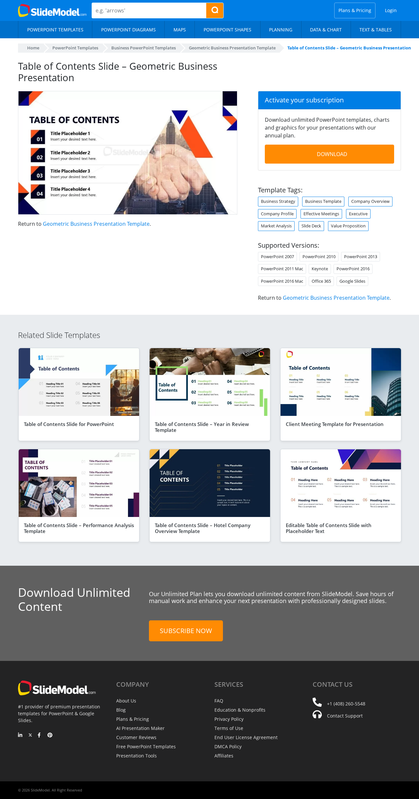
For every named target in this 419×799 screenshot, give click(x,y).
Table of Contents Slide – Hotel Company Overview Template (202, 528)
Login (391, 10)
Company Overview (370, 201)
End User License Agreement (246, 737)
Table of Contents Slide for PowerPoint (69, 424)
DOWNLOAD (332, 154)
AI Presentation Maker (140, 728)
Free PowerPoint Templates (146, 746)
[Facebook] (40, 735)
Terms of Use (228, 728)
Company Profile (277, 214)
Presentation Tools (136, 756)
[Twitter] (30, 735)
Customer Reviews (136, 737)
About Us (126, 701)
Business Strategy (278, 201)
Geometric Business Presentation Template (96, 223)
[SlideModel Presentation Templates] (52, 10)
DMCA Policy (228, 746)
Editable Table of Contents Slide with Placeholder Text (329, 528)
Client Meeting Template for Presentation (335, 424)
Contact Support (345, 716)
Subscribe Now (186, 630)
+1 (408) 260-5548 (346, 704)
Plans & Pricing (354, 10)
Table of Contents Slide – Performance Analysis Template (79, 528)
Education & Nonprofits (239, 710)
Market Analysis (276, 226)
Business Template (323, 201)
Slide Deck (311, 226)
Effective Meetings (321, 214)
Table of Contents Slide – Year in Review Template (202, 427)
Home (33, 48)
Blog (121, 710)
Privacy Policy (229, 719)
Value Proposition (348, 226)
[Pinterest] (49, 735)
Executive (358, 214)
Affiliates (223, 756)
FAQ (218, 701)
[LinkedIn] (20, 735)
